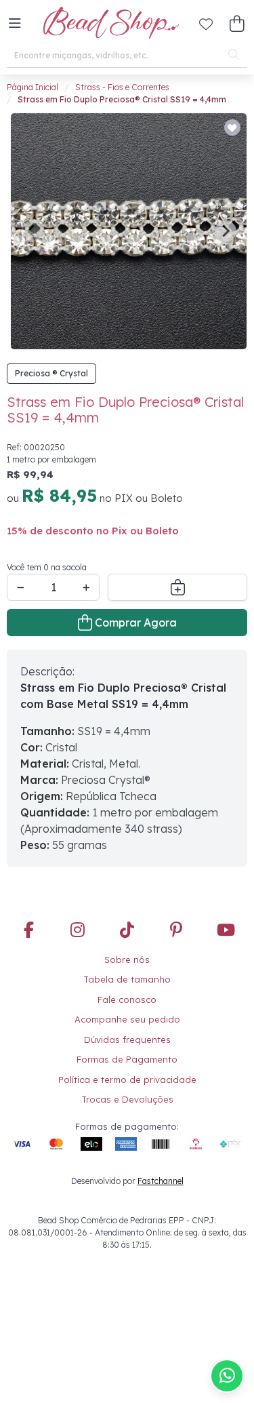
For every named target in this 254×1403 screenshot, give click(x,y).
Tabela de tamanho (127, 979)
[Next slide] (225, 231)
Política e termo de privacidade (127, 1079)
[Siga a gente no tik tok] (127, 930)
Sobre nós (127, 959)
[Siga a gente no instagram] (78, 930)
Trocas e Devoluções (127, 1099)
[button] (15, 24)
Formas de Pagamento (127, 1059)
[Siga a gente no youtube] (225, 930)
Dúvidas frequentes (127, 1039)
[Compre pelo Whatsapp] (227, 1376)
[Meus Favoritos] (206, 24)
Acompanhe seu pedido (127, 1019)
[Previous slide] (32, 231)
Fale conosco (127, 999)
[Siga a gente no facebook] (28, 930)
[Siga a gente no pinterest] (176, 930)
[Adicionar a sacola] (177, 587)
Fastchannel (160, 1181)
